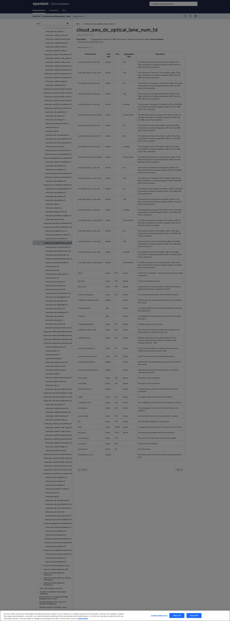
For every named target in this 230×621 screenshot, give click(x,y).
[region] (115, 615)
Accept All (194, 615)
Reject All (176, 615)
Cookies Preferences (159, 615)
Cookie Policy (83, 618)
